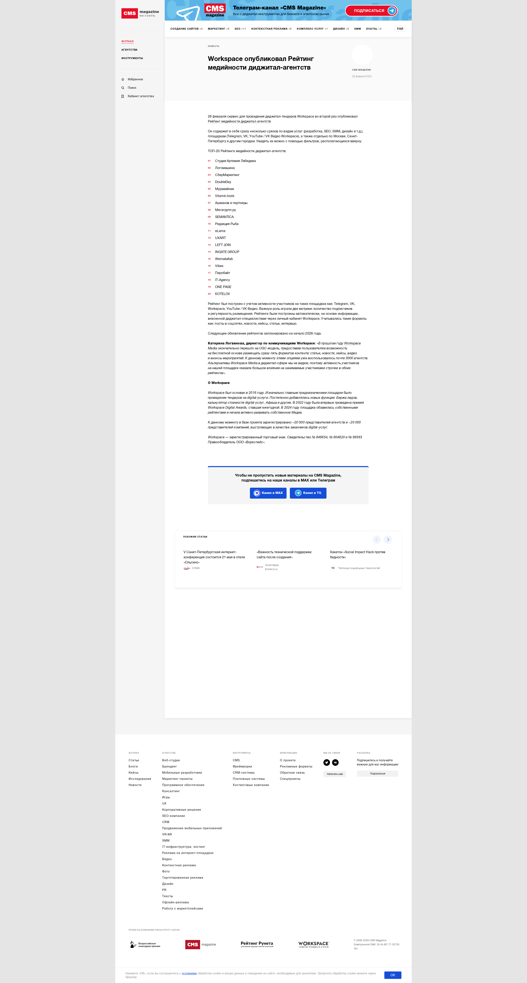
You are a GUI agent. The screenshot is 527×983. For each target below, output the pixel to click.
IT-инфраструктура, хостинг (183, 846)
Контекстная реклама (179, 865)
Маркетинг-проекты (177, 778)
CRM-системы (244, 772)
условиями (189, 973)
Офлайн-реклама (175, 902)
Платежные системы (249, 778)
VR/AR (167, 834)
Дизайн (168, 883)
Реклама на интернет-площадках (188, 853)
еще (400, 28)
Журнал (127, 41)
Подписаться (377, 773)
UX (164, 803)
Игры (166, 797)
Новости (135, 785)
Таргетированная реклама (182, 877)
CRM (165, 822)
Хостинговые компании (251, 785)
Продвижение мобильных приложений (192, 828)
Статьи (134, 760)
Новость (213, 46)
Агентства (129, 49)
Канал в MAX (272, 493)
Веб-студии (171, 760)
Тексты (167, 896)
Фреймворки (242, 766)
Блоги (133, 766)
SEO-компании (173, 815)
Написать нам (335, 774)
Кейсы (134, 772)
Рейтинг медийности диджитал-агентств (239, 121)
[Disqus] (288, 649)
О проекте (288, 760)
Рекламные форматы (296, 766)
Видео (167, 859)
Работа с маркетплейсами (182, 908)
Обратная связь (292, 772)
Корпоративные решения (181, 809)
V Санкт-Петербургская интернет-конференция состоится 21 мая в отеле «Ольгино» (214, 557)
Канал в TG (312, 493)
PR (164, 890)
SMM (166, 840)
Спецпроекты (290, 778)
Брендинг (169, 766)
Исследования (140, 778)
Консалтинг (171, 791)
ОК (393, 975)
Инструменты (132, 58)
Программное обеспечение (183, 785)
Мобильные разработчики (182, 772)
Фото (166, 871)
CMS (236, 760)
